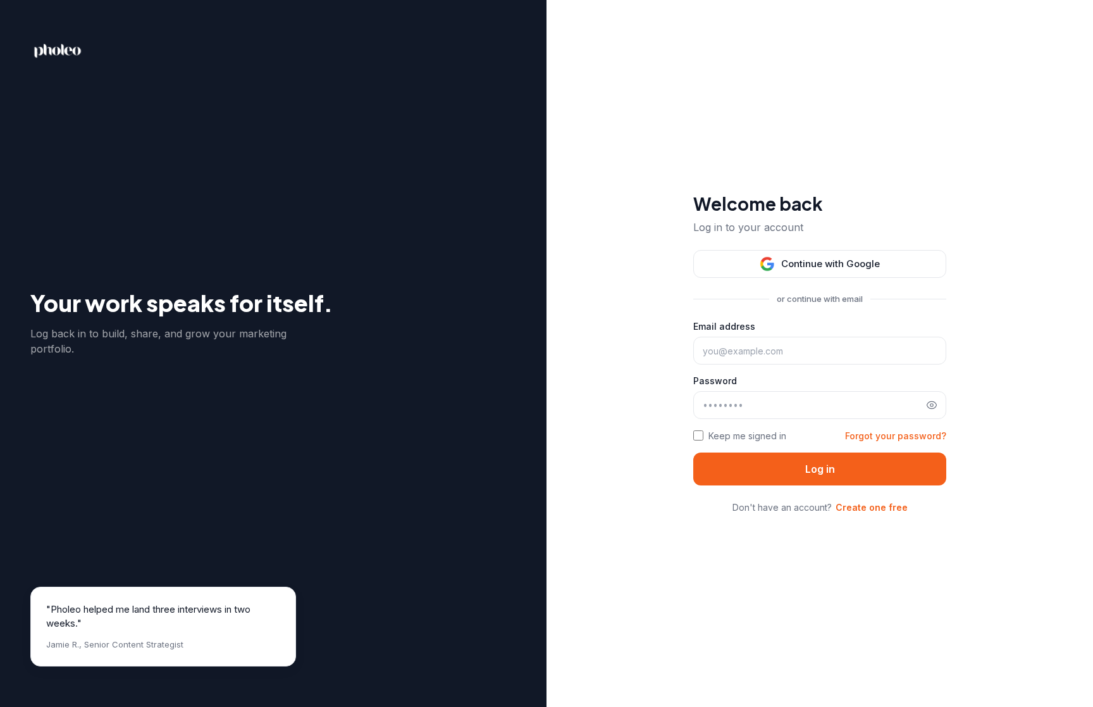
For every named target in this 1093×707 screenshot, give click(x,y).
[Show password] (931, 405)
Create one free (872, 507)
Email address (724, 326)
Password (715, 380)
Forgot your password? (895, 435)
